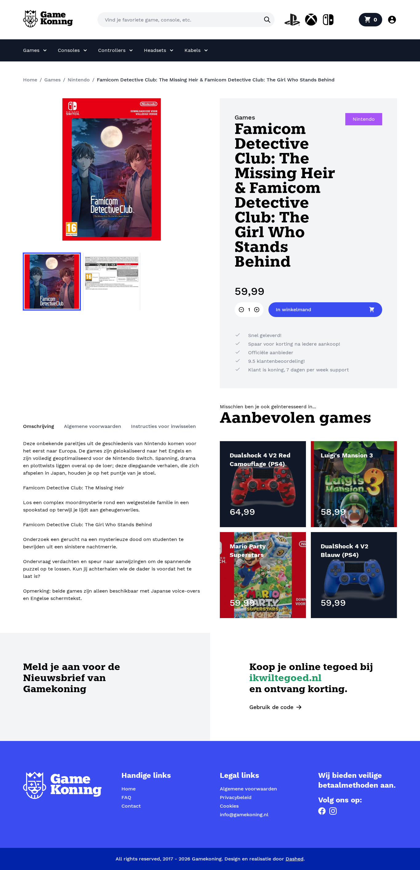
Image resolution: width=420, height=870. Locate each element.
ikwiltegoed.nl (285, 679)
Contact (131, 806)
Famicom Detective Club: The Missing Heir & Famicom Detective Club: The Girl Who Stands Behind (216, 80)
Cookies (229, 806)
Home (30, 80)
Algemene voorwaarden (92, 426)
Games (52, 80)
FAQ (126, 797)
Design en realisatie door (263, 859)
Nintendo (79, 80)
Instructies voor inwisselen (163, 426)
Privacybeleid (236, 797)
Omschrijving (38, 426)
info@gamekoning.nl (244, 814)
